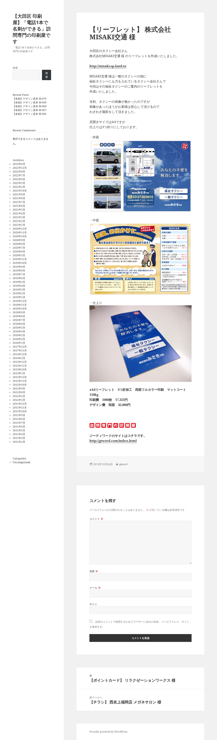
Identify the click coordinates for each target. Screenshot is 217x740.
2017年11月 (20, 350)
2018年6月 (19, 324)
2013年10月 (20, 369)
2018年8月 (19, 316)
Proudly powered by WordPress (108, 731)
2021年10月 (20, 190)
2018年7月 (19, 320)
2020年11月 (20, 232)
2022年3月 (19, 183)
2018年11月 (20, 305)
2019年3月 (19, 289)
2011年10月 (20, 411)
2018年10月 (20, 308)
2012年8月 (19, 392)
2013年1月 (19, 373)
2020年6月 (19, 251)
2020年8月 (19, 244)
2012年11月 (20, 381)
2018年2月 (19, 339)
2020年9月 (19, 240)
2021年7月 (19, 202)
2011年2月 (19, 442)
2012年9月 (19, 388)
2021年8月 (19, 198)
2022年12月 (20, 168)
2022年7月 (19, 175)
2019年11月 (20, 259)
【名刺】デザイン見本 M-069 (29, 102)
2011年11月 (20, 407)
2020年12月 (20, 228)
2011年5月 (19, 430)
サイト (93, 604)
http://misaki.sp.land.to (107, 66)
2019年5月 (19, 282)
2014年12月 (20, 354)
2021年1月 (19, 225)
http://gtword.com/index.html (113, 441)
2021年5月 (19, 209)
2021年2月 (19, 221)
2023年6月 (19, 164)
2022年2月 (19, 187)
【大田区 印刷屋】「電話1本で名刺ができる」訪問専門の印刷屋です (32, 28)
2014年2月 (19, 358)
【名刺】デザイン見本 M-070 (29, 98)
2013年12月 (20, 362)
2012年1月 (19, 400)
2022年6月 (19, 179)
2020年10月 (20, 236)
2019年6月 (19, 278)
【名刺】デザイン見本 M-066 (29, 114)
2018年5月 (19, 327)
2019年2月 (19, 293)
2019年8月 (19, 270)
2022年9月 (19, 171)
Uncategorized (21, 462)
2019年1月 (19, 297)
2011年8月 (19, 419)
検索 (15, 68)
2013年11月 (20, 365)
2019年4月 (19, 286)
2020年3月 (19, 255)
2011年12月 (20, 404)
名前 (93, 571)
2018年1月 (19, 343)
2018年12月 (20, 301)
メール (95, 587)
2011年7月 (19, 423)
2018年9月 (19, 312)
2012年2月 (19, 396)
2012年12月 (20, 377)
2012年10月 (20, 384)
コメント (96, 519)
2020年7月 (19, 247)
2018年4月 (19, 331)
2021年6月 (19, 206)
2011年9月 (19, 415)
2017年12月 (20, 346)
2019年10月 (20, 263)
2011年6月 (19, 426)
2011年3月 (19, 438)
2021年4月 (19, 213)
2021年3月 (19, 217)
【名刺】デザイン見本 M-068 (29, 106)
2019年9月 (19, 267)
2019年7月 (19, 274)
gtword (123, 464)
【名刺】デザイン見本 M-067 (29, 110)
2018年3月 (19, 335)
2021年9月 (19, 194)
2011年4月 (19, 434)
